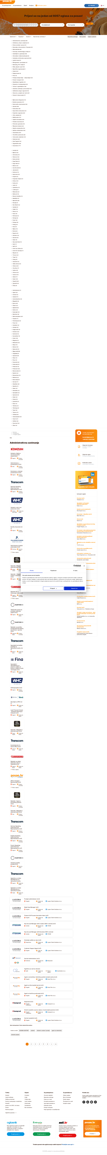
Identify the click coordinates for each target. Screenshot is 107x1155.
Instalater (15, 325)
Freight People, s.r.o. (86, 525)
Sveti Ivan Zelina (17, 248)
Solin (14, 244)
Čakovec (15, 157)
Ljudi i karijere (28, 1101)
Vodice (14, 270)
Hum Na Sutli (16, 167)
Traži (89, 23)
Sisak (14, 239)
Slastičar (15, 386)
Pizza (14, 360)
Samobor (15, 235)
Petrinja (14, 218)
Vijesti (25, 5)
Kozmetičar (15, 336)
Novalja (14, 202)
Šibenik (14, 252)
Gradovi (28, 36)
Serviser (15, 381)
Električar (15, 314)
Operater (15, 355)
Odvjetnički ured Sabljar (84, 559)
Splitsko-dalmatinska (18, 130)
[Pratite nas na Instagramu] (92, 1102)
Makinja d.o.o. (84, 581)
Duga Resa (15, 161)
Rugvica (15, 233)
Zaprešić (15, 283)
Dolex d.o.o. (83, 504)
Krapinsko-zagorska (18, 113)
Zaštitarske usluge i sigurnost (20, 90)
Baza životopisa (67, 1097)
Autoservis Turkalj (86, 565)
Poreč (14, 220)
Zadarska (15, 139)
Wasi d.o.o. (81, 576)
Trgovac (15, 412)
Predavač (15, 366)
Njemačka (15, 200)
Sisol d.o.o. (80, 519)
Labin (14, 185)
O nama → (92, 1133)
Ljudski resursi (16, 60)
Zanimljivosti (28, 1105)
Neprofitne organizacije (18, 69)
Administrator (16, 290)
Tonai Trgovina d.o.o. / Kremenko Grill (86, 554)
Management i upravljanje (19, 62)
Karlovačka (15, 108)
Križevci (15, 181)
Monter (14, 347)
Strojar (14, 399)
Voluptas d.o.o (80, 499)
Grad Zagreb (16, 141)
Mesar (14, 344)
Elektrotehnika (16, 49)
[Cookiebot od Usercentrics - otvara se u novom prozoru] (74, 566)
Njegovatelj (15, 351)
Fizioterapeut (16, 320)
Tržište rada (27, 1099)
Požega (14, 222)
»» (55, 1044)
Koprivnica (15, 174)
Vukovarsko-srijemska (18, 137)
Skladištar (15, 384)
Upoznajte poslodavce (49, 1103)
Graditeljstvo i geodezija (18, 53)
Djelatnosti (12, 36)
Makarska (15, 191)
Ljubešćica (15, 187)
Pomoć (7, 1107)
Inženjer (15, 327)
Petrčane (15, 215)
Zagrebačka (16, 143)
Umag (14, 259)
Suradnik (15, 401)
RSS (11, 437)
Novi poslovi (83, 36)
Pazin (14, 213)
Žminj (14, 285)
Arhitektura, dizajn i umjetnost (20, 42)
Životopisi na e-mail (68, 1101)
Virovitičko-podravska (18, 134)
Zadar (14, 279)
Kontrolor (15, 333)
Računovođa (16, 371)
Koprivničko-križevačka (18, 110)
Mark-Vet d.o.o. (84, 514)
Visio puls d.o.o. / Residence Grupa (85, 608)
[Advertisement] (21, 1057)
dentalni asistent (15, 1034)
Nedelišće (15, 198)
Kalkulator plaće (41, 5)
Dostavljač (15, 312)
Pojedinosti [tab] (53, 570)
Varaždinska (16, 132)
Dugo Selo (15, 163)
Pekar (14, 357)
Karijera (31, 5)
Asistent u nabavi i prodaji (43, 1030)
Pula (14, 226)
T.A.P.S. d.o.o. (86, 544)
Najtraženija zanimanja (39, 36)
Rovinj (14, 231)
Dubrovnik (15, 159)
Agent (14, 292)
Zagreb (14, 281)
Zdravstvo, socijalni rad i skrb (20, 93)
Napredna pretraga (72, 36)
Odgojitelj (15, 353)
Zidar (14, 425)
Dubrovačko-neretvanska (19, 104)
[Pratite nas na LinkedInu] (88, 1102)
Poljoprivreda (16, 73)
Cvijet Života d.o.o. (86, 597)
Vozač (14, 418)
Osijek (14, 209)
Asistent (15, 296)
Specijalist (15, 392)
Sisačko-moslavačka (18, 128)
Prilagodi (52, 588)
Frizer (14, 323)
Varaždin (15, 261)
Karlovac (15, 172)
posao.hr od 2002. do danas (12, 1105)
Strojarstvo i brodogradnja (19, 84)
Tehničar (15, 405)
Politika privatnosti (9, 1099)
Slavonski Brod (16, 242)
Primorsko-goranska (18, 123)
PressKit (7, 1103)
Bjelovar (15, 152)
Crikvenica (15, 154)
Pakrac (14, 211)
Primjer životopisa (48, 1107)
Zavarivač (15, 423)
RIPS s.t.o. (85, 603)
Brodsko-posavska (17, 102)
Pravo (14, 75)
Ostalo (14, 71)
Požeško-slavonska (17, 121)
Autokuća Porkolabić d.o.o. (86, 587)
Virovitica (15, 268)
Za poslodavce (17, 5)
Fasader (15, 318)
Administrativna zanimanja (19, 40)
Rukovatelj (15, 379)
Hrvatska (27, 1095)
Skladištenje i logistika (18, 82)
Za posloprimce (6, 5)
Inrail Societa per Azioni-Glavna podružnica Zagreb (84, 633)
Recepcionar (16, 375)
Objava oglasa (66, 1095)
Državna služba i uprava (19, 45)
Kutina (14, 183)
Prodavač (15, 368)
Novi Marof (15, 204)
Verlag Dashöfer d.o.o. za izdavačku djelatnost (86, 615)
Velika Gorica (16, 263)
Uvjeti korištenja (9, 1097)
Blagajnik (15, 301)
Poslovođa (15, 364)
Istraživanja (27, 1103)
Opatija (14, 207)
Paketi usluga (66, 1099)
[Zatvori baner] (84, 565)
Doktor (14, 309)
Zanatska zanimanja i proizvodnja (21, 88)
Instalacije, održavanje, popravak (21, 58)
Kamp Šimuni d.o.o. (81, 592)
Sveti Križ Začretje (17, 250)
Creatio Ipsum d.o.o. (84, 549)
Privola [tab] (32, 570)
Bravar (14, 303)
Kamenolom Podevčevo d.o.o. (86, 531)
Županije (20, 36)
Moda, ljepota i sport (18, 66)
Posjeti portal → (15, 1134)
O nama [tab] (75, 570)
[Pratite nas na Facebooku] (84, 1102)
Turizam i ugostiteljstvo (18, 86)
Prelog (14, 224)
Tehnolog (15, 408)
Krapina (14, 176)
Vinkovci (15, 266)
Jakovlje (15, 170)
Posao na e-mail (48, 1099)
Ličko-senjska (16, 115)
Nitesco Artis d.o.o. (84, 627)
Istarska (15, 106)
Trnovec (15, 255)
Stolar (14, 397)
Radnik (14, 373)
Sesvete (15, 237)
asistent (33, 1030)
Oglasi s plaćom (92, 36)
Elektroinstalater (17, 316)
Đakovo (14, 165)
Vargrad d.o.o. (85, 571)
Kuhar (14, 338)
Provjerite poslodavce (49, 1101)
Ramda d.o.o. (81, 621)
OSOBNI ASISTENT (24, 1030)
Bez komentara (28, 1107)
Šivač (14, 403)
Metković (15, 194)
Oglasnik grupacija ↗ (10, 1112)
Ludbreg (15, 189)
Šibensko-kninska (17, 126)
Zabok (14, 276)
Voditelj (14, 414)
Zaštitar (14, 421)
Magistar (15, 340)
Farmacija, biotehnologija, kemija (21, 51)
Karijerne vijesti (67, 1103)
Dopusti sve (74, 588)
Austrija (14, 150)
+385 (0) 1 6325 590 (88, 439)
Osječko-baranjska (17, 119)
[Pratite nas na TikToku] (96, 1102)
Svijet (26, 1097)
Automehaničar (16, 299)
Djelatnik (15, 307)
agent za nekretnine (57, 1030)
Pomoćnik (15, 362)
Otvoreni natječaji (48, 1095)
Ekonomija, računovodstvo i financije (21, 47)
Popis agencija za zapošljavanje (52, 1109)
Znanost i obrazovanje (18, 95)
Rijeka (14, 228)
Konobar (15, 331)
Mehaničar (15, 342)
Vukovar (15, 274)
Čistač (14, 305)
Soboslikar (15, 390)
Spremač (15, 394)
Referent (15, 377)
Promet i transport (17, 80)
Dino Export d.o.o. (83, 510)
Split (14, 246)
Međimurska (16, 117)
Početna (15, 432)
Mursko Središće (17, 196)
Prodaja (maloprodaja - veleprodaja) (21, 77)
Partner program (9, 1109)
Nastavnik (15, 349)
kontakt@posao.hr (88, 437)
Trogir (14, 257)
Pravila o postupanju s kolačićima (13, 1101)
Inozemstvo (15, 145)
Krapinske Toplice (17, 178)
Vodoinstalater (16, 416)
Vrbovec (15, 272)
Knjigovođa (15, 329)
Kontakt (7, 1095)
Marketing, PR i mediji (18, 64)
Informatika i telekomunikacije (20, 56)
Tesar (14, 410)
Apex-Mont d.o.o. (85, 537)
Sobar (14, 388)
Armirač (14, 294)
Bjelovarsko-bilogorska (18, 99)
